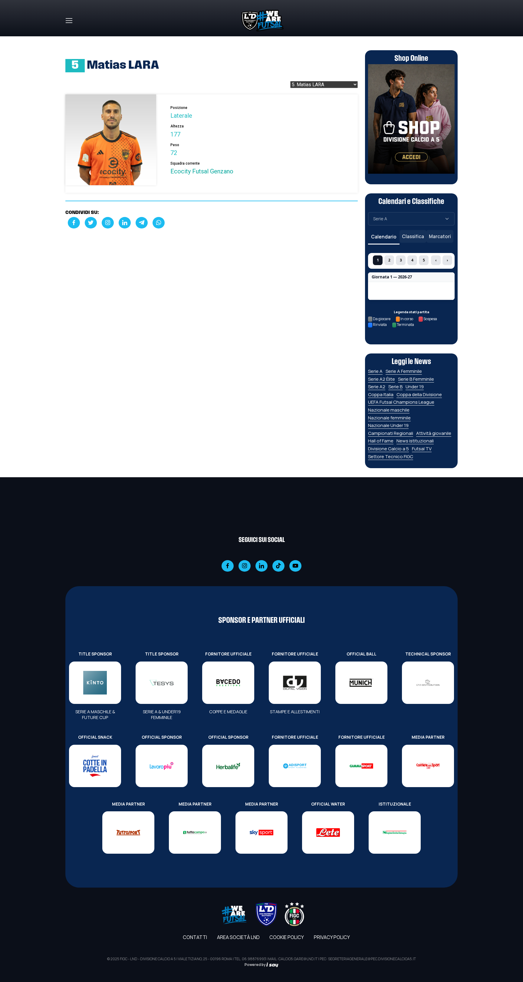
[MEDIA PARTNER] (428, 766)
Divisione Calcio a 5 (388, 448)
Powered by (255, 964)
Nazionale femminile (389, 418)
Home (72, 40)
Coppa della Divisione (419, 394)
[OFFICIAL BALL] (361, 683)
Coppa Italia (380, 394)
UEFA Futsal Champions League (401, 402)
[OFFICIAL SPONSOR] (162, 766)
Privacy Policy (332, 937)
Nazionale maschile (389, 410)
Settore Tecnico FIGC (390, 456)
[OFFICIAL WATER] (328, 832)
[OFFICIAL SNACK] (95, 766)
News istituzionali (415, 441)
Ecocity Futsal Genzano (201, 171)
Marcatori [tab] (440, 236)
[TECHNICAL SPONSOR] (428, 683)
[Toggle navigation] (68, 20)
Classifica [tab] (413, 236)
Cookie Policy (286, 937)
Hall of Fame (380, 441)
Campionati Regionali (390, 433)
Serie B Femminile (416, 379)
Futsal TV (422, 448)
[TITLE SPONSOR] (95, 683)
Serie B (395, 386)
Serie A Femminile (404, 371)
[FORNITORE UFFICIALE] (228, 683)
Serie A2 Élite (381, 379)
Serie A (375, 371)
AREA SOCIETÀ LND (238, 937)
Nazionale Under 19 (388, 425)
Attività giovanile (433, 433)
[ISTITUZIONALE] (395, 832)
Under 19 (415, 386)
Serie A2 (376, 386)
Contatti (195, 937)
